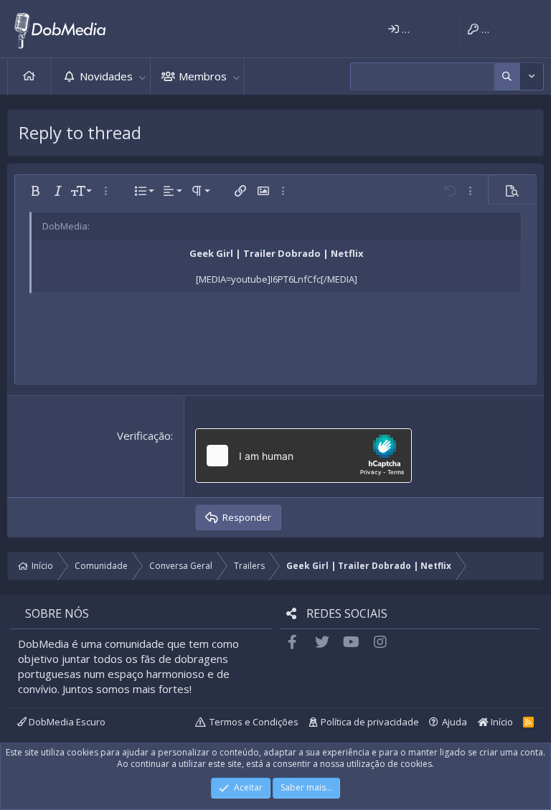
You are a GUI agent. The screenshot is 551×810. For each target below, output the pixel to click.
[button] (142, 76)
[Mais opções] (506, 76)
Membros (203, 76)
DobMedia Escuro (66, 721)
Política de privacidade (370, 721)
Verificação (144, 435)
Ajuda (454, 721)
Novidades (106, 76)
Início (29, 76)
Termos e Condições (253, 721)
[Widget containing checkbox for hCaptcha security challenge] (303, 455)
